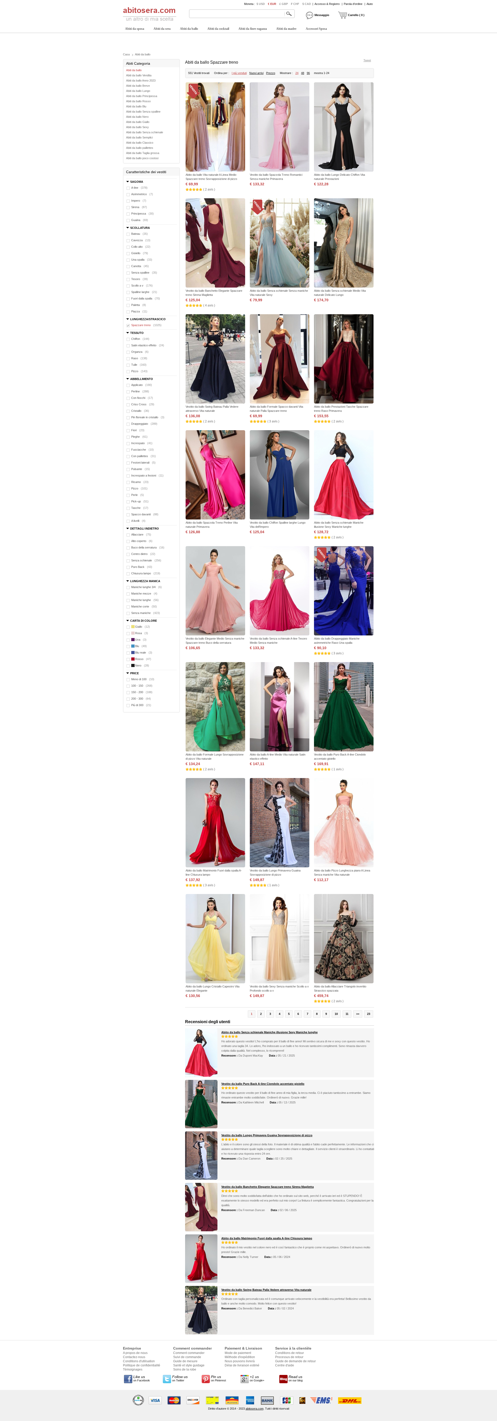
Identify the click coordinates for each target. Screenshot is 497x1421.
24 (296, 73)
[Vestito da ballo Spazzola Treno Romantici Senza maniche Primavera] (279, 127)
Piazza (139, 311)
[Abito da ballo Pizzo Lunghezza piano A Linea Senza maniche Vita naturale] (344, 823)
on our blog (296, 1378)
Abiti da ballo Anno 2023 (141, 80)
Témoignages (132, 1369)
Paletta (138, 304)
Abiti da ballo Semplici (139, 137)
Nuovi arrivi (256, 73)
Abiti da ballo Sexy (137, 127)
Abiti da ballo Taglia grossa (142, 153)
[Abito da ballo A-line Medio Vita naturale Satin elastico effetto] (279, 707)
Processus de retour (289, 1357)
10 (336, 1013)
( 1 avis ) (337, 769)
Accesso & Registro (327, 3)
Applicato (141, 384)
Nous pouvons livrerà (240, 1361)
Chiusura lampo (145, 573)
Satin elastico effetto (147, 345)
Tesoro (139, 279)
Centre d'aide (284, 1365)
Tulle (139, 364)
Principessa (142, 213)
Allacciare (141, 534)
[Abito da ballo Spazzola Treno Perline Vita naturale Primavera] (215, 475)
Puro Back (141, 566)
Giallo (142, 626)
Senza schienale (146, 560)
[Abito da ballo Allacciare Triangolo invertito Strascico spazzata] (344, 939)
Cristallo (140, 410)
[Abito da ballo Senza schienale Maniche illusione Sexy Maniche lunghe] (344, 475)
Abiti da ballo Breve (138, 85)
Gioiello (139, 253)
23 (368, 1013)
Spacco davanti (144, 514)
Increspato (141, 443)
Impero (138, 200)
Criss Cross (142, 404)
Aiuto (370, 3)
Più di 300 (141, 705)
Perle (137, 494)
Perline (140, 391)
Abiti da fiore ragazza (252, 29)
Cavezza (140, 240)
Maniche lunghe (145, 600)
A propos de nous (135, 1353)
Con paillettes (143, 456)
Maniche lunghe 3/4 (146, 587)
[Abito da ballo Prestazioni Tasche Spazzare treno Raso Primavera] (344, 359)
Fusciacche (142, 449)
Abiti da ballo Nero (137, 116)
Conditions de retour (289, 1353)
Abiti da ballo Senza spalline (143, 111)
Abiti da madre (286, 29)
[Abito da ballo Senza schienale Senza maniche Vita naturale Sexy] (279, 243)
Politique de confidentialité (141, 1365)
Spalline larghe (144, 292)
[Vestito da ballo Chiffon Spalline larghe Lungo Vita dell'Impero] (279, 475)
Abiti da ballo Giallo (137, 121)
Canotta (140, 266)
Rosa (141, 633)
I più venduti (239, 73)
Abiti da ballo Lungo (138, 90)
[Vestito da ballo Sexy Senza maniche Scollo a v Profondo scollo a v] (279, 939)
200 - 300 (141, 698)
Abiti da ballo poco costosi (142, 158)
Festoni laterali (143, 462)
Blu (141, 646)
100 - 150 (141, 685)
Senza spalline (144, 272)
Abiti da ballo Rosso (138, 101)
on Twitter (180, 1378)
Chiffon (140, 338)
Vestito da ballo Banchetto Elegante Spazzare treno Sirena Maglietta (267, 1186)
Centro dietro (143, 553)
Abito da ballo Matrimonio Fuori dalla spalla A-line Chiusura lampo (266, 1238)
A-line (139, 187)
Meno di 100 (142, 679)
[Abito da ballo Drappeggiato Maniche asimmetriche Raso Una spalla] (344, 591)
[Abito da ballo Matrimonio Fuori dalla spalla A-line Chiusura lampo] (215, 823)
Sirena (139, 207)
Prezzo (270, 73)
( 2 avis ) (209, 189)
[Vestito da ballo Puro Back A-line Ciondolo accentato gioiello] (344, 707)
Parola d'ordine (353, 3)
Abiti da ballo (189, 29)
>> (357, 1013)
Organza (140, 351)
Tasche (139, 507)
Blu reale (143, 652)
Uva (141, 639)
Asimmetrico (142, 194)
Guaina (139, 220)
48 (302, 73)
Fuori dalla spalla (145, 298)
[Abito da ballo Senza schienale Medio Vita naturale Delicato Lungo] (344, 243)
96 (308, 73)
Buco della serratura (147, 547)
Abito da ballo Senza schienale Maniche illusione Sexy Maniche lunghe (269, 1032)
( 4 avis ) (209, 305)
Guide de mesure (185, 1361)
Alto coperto (141, 541)
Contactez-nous (134, 1357)
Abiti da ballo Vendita (138, 75)
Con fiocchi (142, 397)
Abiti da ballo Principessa (141, 96)
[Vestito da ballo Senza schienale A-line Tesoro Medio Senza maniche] (279, 591)
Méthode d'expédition (240, 1357)
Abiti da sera (162, 29)
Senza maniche (145, 612)
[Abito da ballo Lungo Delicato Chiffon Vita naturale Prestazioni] (344, 127)
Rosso (143, 659)
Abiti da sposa (134, 29)
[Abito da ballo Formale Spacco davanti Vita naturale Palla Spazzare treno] (279, 359)
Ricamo (140, 482)
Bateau (139, 233)
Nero (142, 665)
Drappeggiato (144, 423)
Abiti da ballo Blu (136, 106)
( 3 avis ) (273, 421)
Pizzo (139, 371)
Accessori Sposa (316, 29)
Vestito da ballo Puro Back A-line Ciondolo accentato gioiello (262, 1083)
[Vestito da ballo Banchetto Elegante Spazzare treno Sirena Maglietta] (215, 243)
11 (347, 1013)
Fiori (137, 430)
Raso (139, 358)
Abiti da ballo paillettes (139, 147)
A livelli (138, 520)
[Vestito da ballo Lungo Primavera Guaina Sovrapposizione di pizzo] (279, 823)
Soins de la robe (184, 1369)
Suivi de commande (187, 1357)
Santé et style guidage (188, 1365)
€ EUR (272, 3)
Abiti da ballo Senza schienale (144, 132)
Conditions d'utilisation (139, 1361)
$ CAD (306, 3)
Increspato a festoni (147, 475)
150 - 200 (141, 692)
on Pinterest (218, 1378)
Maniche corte (144, 606)
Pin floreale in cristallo (147, 417)
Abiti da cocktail (218, 29)
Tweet (367, 60)
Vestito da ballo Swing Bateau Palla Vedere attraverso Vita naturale (266, 1289)
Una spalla (141, 259)
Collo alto (140, 246)
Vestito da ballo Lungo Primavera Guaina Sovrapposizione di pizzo (266, 1135)
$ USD (261, 3)
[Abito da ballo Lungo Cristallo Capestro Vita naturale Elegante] (215, 939)
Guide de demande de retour (295, 1361)
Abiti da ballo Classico (139, 142)
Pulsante (140, 469)
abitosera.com (255, 1408)
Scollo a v (142, 285)
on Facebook (141, 1378)
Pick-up (140, 501)
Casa (126, 54)
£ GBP (283, 3)
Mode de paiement (238, 1353)
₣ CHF (295, 3)
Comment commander (188, 1353)
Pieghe (139, 436)
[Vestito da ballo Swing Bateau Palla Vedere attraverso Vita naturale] (215, 359)
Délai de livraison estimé (242, 1365)
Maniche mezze (144, 593)
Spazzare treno (146, 325)
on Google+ (257, 1378)
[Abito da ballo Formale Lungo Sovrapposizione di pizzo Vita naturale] (215, 707)
